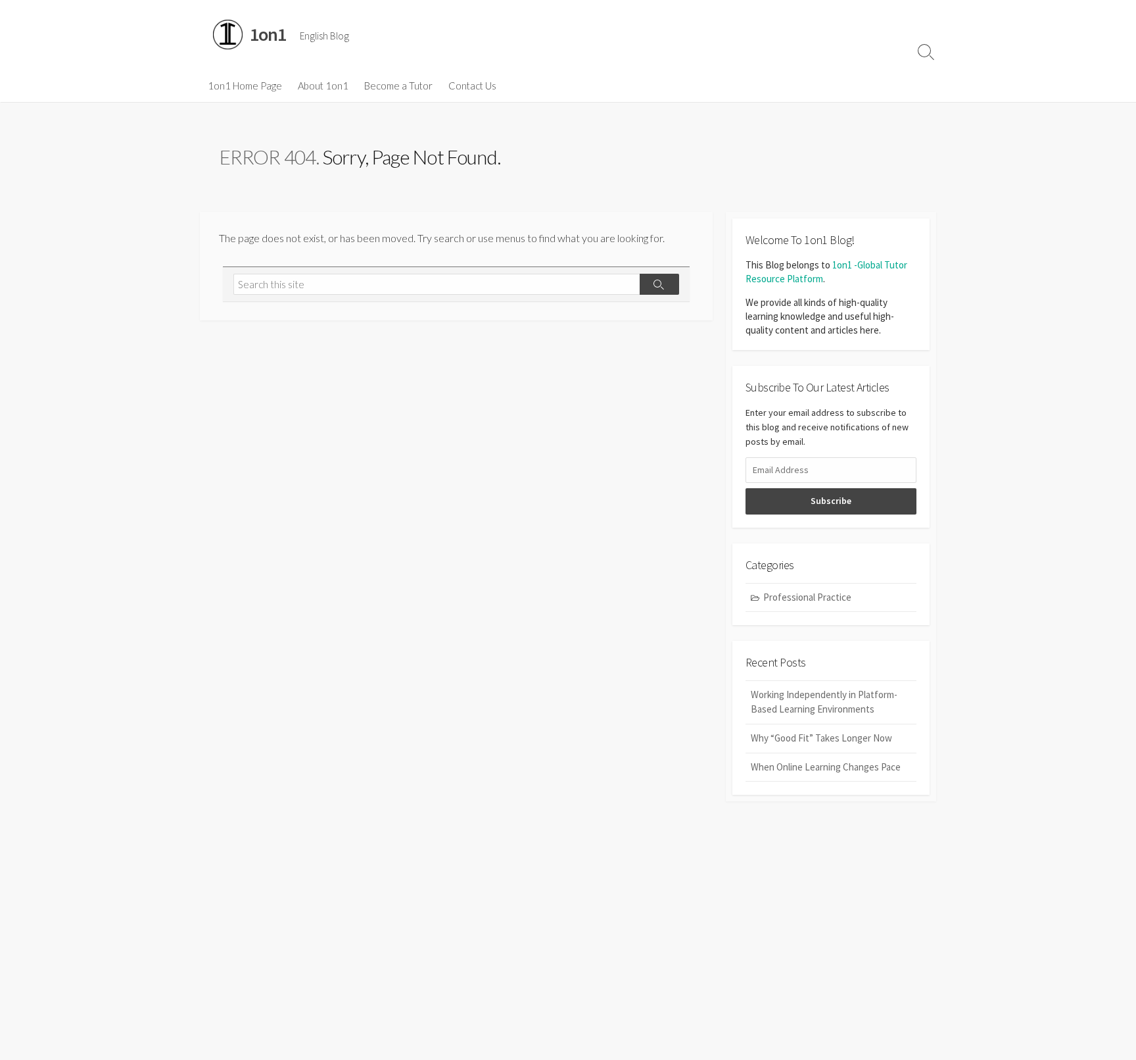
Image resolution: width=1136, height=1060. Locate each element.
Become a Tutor (398, 85)
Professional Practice (807, 597)
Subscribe (831, 501)
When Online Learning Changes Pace (826, 767)
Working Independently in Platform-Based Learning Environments (824, 702)
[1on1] (228, 34)
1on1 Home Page (245, 85)
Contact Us (472, 85)
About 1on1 (323, 85)
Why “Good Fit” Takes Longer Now (821, 738)
